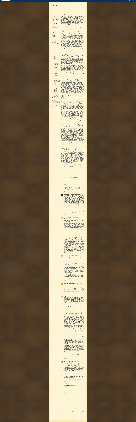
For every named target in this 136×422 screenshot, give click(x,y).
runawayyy (66, 374)
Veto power (55, 59)
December (55, 43)
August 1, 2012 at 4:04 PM (72, 374)
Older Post (82, 411)
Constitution (55, 23)
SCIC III (55, 49)
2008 (54, 97)
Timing (55, 58)
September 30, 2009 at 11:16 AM (73, 296)
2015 (54, 35)
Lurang (65, 255)
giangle (54, 5)
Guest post (55, 16)
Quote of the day (56, 63)
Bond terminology (55, 27)
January (55, 96)
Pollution (55, 74)
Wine (54, 85)
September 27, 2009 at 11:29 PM (74, 187)
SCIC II (55, 66)
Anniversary (55, 48)
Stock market (55, 24)
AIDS (54, 28)
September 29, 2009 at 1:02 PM (72, 255)
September (56, 47)
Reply (65, 184)
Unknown (68, 385)
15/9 (54, 68)
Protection (55, 76)
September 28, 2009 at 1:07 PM (73, 217)
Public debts (56, 75)
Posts (54, 107)
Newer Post (63, 411)
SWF (54, 57)
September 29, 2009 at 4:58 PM (76, 283)
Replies (66, 383)
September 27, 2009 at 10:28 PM (71, 177)
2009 (54, 42)
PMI (54, 84)
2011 (54, 40)
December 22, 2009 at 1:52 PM (73, 361)
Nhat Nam (65, 217)
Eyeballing (55, 56)
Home (73, 411)
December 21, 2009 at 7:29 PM (73, 354)
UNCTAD (55, 67)
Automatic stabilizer (57, 80)
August (55, 88)
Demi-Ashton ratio (56, 60)
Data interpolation (55, 20)
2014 (54, 36)
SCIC (54, 72)
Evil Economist (66, 194)
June (55, 90)
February (55, 95)
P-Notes (55, 83)
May (55, 91)
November (55, 44)
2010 (54, 41)
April (55, 92)
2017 (54, 33)
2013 (54, 37)
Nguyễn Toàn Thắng (67, 283)
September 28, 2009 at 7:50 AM (75, 194)
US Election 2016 (55, 19)
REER (54, 26)
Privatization (56, 73)
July (55, 89)
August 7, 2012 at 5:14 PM (74, 385)
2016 (54, 34)
